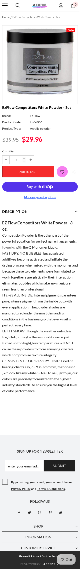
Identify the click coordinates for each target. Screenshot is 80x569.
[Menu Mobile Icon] (5, 5)
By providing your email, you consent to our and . (41, 485)
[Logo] (39, 5)
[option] (40, 61)
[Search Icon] (18, 5)
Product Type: (11, 128)
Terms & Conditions (51, 489)
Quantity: (8, 151)
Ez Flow (35, 116)
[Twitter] (29, 512)
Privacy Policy (20, 489)
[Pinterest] (50, 512)
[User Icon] (61, 5)
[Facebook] (19, 512)
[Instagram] (40, 512)
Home (6, 17)
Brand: (6, 116)
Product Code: (11, 122)
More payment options (40, 197)
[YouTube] (61, 512)
